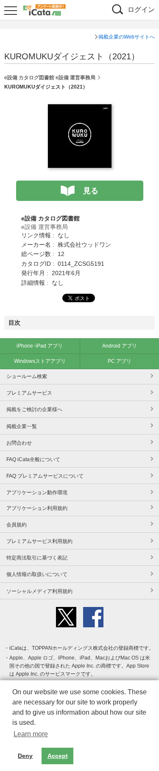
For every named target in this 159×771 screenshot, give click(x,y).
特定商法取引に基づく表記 (36, 558)
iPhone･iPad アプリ (40, 346)
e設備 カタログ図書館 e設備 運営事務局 (49, 78)
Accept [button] (57, 755)
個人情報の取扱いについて (36, 574)
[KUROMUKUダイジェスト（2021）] (80, 109)
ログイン (141, 9)
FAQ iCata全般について (33, 459)
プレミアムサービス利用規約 (39, 541)
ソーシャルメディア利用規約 (39, 591)
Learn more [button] (31, 734)
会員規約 (16, 525)
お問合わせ (19, 443)
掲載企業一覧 (21, 426)
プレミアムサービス (29, 393)
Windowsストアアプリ (40, 361)
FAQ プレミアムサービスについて (45, 476)
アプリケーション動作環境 (36, 492)
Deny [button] (25, 755)
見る (90, 190)
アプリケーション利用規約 (36, 508)
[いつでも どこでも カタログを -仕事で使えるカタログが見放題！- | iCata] (44, 9)
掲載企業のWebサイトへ (126, 37)
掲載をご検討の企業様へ (34, 409)
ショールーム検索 (26, 376)
